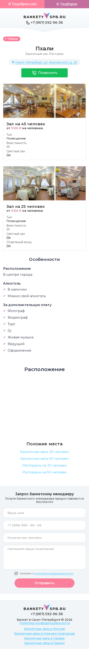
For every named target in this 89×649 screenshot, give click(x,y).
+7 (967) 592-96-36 (47, 23)
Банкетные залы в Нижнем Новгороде (44, 633)
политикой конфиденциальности (53, 573)
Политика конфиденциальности (44, 623)
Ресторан (56, 54)
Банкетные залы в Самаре (44, 638)
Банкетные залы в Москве (44, 629)
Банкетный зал (36, 54)
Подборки (68, 4)
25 (8, 229)
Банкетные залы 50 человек (44, 459)
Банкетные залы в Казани (44, 643)
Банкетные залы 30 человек (44, 452)
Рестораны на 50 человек (44, 472)
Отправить (44, 583)
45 (8, 147)
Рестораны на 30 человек (44, 465)
